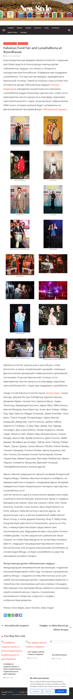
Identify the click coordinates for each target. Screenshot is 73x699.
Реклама (23, 32)
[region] (48, 685)
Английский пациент (17, 625)
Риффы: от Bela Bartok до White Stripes (54, 627)
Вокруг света (12, 32)
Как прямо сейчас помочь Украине (36, 653)
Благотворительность (10, 43)
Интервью (55, 28)
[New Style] (36, 2)
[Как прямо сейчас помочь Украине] (36, 642)
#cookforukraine (59, 655)
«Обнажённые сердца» (54, 109)
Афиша (19, 28)
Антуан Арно (53, 393)
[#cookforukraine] (60, 642)
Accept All (61, 691)
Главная (11, 28)
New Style (18, 56)
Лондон (28, 28)
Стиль (46, 28)
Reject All (48, 691)
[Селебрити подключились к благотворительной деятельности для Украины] (12, 642)
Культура (37, 28)
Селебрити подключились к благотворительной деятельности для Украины (12, 669)
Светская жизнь (23, 43)
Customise (36, 691)
